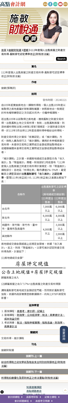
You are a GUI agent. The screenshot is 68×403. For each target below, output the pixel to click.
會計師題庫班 (22, 401)
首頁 (3, 50)
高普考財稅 (32, 397)
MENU (65, 4)
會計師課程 (14, 397)
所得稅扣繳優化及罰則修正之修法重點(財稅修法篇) (30, 378)
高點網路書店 (34, 391)
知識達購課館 (34, 387)
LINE (55, 4)
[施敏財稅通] (34, 27)
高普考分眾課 (42, 401)
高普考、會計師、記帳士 (31, 311)
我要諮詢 (64, 334)
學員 (45, 4)
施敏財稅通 (15, 50)
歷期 (25, 50)
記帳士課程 (50, 397)
